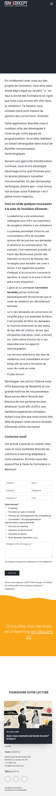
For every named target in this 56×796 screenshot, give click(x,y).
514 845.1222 (11, 763)
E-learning (12, 508)
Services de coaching (18, 526)
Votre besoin (12, 504)
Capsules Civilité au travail (20, 530)
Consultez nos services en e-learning (29, 631)
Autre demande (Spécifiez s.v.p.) (23, 537)
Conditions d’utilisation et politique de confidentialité (16, 789)
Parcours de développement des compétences (29, 515)
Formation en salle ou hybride (21, 512)
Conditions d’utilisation (33, 586)
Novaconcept (36, 47)
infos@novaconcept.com (14, 766)
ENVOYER (12, 573)
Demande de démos (17, 534)
